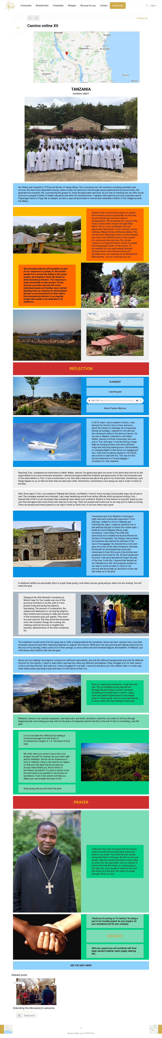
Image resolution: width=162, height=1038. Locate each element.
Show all (143, 18)
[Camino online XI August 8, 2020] (6, 1029)
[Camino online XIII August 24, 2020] (155, 1029)
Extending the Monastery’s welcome (34, 1008)
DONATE (115, 936)
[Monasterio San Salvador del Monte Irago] (9, 5)
